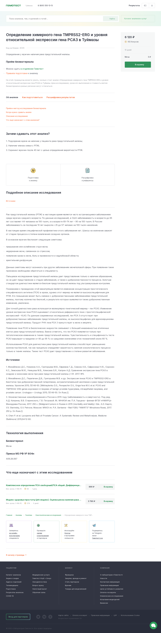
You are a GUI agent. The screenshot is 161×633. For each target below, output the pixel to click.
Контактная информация (110, 582)
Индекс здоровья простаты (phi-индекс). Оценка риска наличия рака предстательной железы (44, 499)
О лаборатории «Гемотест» (111, 575)
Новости (103, 578)
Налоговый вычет (39, 589)
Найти (112, 19)
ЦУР (115, 615)
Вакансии (104, 603)
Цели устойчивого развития (111, 589)
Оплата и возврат (79, 615)
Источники (10, 201)
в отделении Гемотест (32, 69)
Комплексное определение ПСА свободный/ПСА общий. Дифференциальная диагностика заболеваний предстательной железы (44, 485)
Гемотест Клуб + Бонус (41, 578)
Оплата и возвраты (108, 592)
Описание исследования (17, 116)
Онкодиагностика (39, 582)
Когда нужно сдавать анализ (18, 112)
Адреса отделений (13, 582)
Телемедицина (12, 585)
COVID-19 (10, 596)
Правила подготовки (17, 73)
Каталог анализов (13, 575)
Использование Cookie (130, 615)
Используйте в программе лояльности (69, 534)
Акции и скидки (12, 578)
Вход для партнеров (18, 617)
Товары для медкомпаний (75, 589)
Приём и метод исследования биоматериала (26, 108)
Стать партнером (72, 582)
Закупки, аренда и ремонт (75, 578)
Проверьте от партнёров (43, 534)
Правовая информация (109, 585)
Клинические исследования (111, 596)
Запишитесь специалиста (14, 534)
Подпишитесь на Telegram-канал (97, 534)
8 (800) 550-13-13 (45, 5)
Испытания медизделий (109, 599)
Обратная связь (38, 592)
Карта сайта (63, 615)
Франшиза (69, 575)
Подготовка (11, 589)
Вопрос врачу (38, 585)
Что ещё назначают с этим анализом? (22, 120)
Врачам (68, 585)
